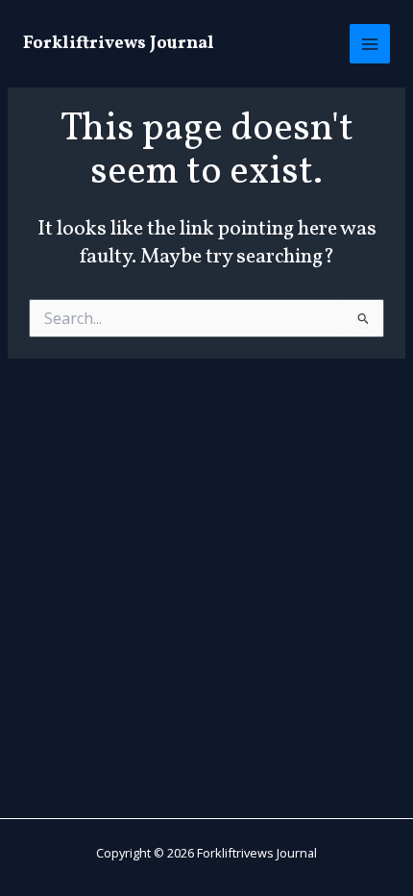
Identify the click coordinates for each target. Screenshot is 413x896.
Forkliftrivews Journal (118, 44)
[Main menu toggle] (370, 44)
